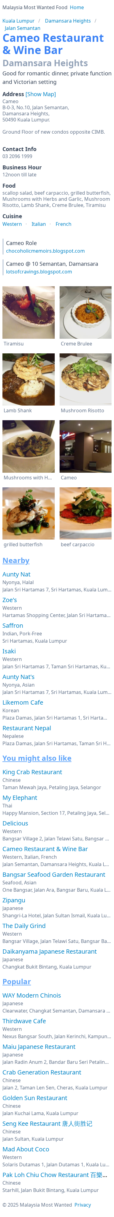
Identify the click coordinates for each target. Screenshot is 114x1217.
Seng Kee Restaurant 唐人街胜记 (47, 1123)
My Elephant (19, 797)
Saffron (12, 625)
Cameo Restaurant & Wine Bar (45, 849)
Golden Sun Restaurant (34, 1098)
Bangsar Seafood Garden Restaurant (53, 874)
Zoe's (9, 600)
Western (12, 224)
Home (77, 7)
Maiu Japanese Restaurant (38, 1046)
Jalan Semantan (22, 28)
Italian (39, 224)
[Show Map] (41, 94)
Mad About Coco (25, 1149)
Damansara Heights (68, 20)
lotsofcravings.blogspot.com (39, 271)
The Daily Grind (24, 926)
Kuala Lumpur (18, 20)
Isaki (9, 651)
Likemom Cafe (22, 702)
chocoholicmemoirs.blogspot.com (45, 250)
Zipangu (13, 900)
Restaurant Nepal (26, 728)
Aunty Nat (16, 574)
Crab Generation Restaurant (41, 1072)
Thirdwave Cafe (24, 1021)
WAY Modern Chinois (31, 995)
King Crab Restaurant (32, 772)
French (63, 224)
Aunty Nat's (18, 677)
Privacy (82, 1204)
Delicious (15, 823)
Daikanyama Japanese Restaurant (49, 951)
